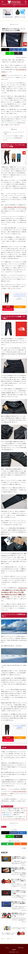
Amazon (20, 306)
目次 (12, 129)
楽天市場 (8, 306)
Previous (1, 14)
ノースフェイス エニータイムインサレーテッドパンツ (19, 295)
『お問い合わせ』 (6, 814)
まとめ (5, 139)
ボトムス (4, 826)
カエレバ (21, 299)
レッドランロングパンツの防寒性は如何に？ (13, 137)
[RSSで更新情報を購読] (20, 843)
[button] (18, 53)
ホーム (7, 947)
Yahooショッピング (8, 309)
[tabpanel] (7, 14)
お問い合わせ (21, 947)
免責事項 (14, 949)
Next (27, 14)
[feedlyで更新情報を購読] (7, 843)
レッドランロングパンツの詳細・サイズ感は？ (14, 135)
